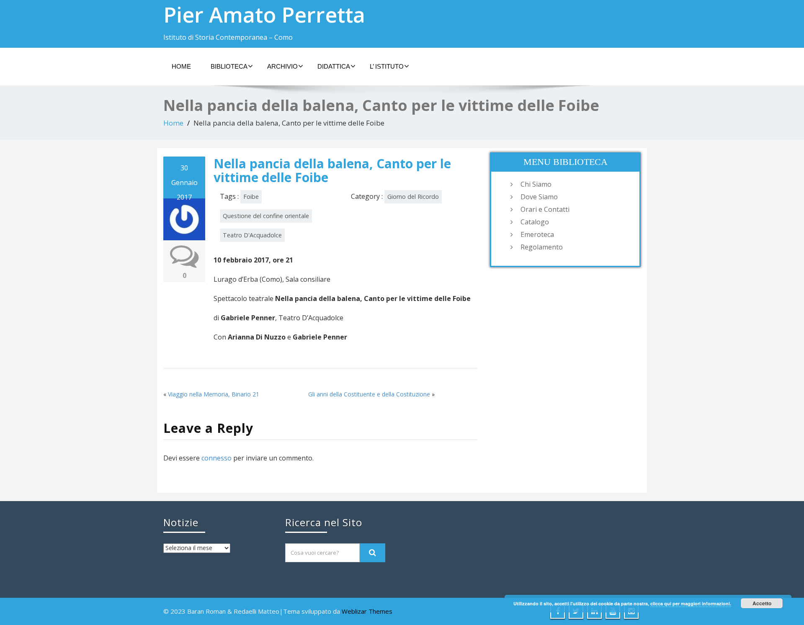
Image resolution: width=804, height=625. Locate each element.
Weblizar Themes (367, 611)
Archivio (282, 66)
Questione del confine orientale (266, 216)
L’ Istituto (387, 66)
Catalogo (535, 222)
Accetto (761, 603)
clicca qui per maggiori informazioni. (690, 603)
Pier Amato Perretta (264, 14)
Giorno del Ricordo (413, 197)
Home (181, 66)
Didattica (333, 66)
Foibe (251, 197)
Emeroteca (537, 234)
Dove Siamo (539, 197)
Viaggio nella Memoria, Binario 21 (213, 394)
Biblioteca (229, 66)
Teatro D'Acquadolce (252, 235)
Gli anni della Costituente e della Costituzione (369, 394)
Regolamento (542, 247)
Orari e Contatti (545, 209)
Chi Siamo (536, 184)
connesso (216, 458)
